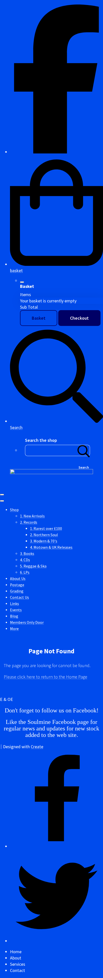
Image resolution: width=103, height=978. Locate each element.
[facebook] (56, 152)
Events (16, 610)
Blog (14, 616)
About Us (18, 578)
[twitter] (56, 941)
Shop (14, 509)
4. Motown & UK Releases (51, 547)
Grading (17, 591)
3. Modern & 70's (43, 541)
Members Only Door (27, 622)
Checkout (79, 318)
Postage (17, 584)
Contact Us (19, 597)
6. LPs (25, 572)
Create (37, 746)
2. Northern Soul (44, 534)
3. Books (27, 553)
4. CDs (25, 559)
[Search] (84, 450)
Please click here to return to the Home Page (45, 677)
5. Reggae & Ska (33, 566)
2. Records (28, 522)
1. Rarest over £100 (46, 528)
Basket (39, 318)
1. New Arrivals (32, 516)
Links (14, 603)
